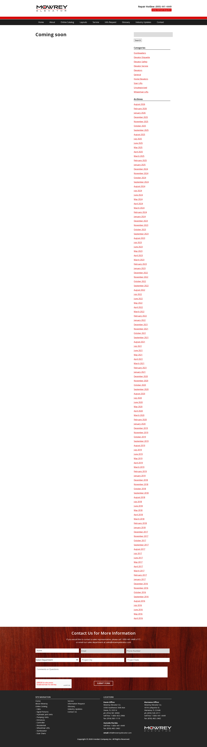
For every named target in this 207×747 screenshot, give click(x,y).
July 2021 (138, 346)
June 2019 (138, 454)
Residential (41, 725)
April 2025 (138, 151)
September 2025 (141, 130)
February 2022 (140, 316)
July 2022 (138, 294)
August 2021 (139, 342)
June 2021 (138, 350)
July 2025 (138, 138)
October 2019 (140, 437)
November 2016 (141, 588)
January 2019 (140, 475)
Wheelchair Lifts (141, 92)
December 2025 (141, 117)
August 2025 (139, 134)
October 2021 (140, 333)
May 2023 (138, 251)
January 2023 (140, 268)
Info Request (110, 22)
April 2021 (138, 359)
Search (138, 40)
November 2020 (141, 380)
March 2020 (139, 415)
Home (41, 22)
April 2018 (138, 514)
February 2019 (140, 471)
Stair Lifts (138, 83)
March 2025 (139, 156)
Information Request (76, 703)
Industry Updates (143, 22)
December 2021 (141, 324)
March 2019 (139, 467)
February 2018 (140, 523)
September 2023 (141, 234)
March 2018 (139, 519)
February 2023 (140, 264)
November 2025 (141, 121)
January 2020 (140, 424)
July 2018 (138, 501)
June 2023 (138, 246)
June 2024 (138, 195)
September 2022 (141, 285)
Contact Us (72, 712)
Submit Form (103, 683)
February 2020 (140, 419)
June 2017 (138, 557)
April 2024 (138, 203)
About (52, 22)
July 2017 (138, 553)
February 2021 (140, 367)
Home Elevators (141, 79)
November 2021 (141, 329)
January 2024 (140, 216)
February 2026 (140, 108)
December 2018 (141, 480)
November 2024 (141, 173)
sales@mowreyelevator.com (118, 642)
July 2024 (138, 190)
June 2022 (138, 298)
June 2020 (138, 402)
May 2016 (138, 614)
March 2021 (139, 363)
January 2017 (140, 579)
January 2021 (140, 372)
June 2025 (138, 143)
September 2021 (141, 337)
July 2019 (138, 449)
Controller (41, 722)
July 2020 (138, 398)
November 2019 (141, 432)
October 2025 (140, 126)
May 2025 (138, 147)
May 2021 (138, 354)
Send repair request (161, 10)
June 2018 (138, 506)
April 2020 (138, 411)
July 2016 (138, 605)
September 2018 (141, 493)
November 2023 (141, 225)
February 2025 (140, 160)
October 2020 (140, 385)
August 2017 (139, 549)
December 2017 (141, 532)
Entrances (41, 720)
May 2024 (138, 199)
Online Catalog (67, 22)
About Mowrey (41, 703)
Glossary (126, 22)
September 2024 (141, 182)
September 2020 (141, 389)
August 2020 (139, 393)
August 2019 (139, 445)
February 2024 (140, 212)
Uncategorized (140, 87)
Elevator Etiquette (142, 57)
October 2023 (140, 229)
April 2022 (138, 307)
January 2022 (140, 320)
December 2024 (141, 169)
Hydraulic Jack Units (45, 714)
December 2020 (141, 376)
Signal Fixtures (43, 712)
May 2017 (138, 562)
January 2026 (140, 113)
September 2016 (141, 596)
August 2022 (139, 290)
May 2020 (138, 406)
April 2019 (138, 462)
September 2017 (141, 545)
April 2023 (138, 255)
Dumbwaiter (42, 730)
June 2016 (138, 609)
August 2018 (139, 497)
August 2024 (139, 186)
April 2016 (138, 618)
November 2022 (141, 277)
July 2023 (138, 242)
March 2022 (139, 311)
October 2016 (140, 592)
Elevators (138, 70)
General (137, 74)
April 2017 (138, 566)
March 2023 (139, 259)
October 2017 (140, 540)
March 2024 (139, 208)
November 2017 (141, 536)
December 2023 (141, 221)
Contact (160, 22)
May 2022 (138, 303)
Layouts (83, 22)
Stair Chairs (41, 733)
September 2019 (141, 441)
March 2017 (139, 570)
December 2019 (141, 428)
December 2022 (141, 272)
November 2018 (141, 484)
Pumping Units (43, 717)
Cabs (39, 709)
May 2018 (138, 510)
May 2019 (138, 458)
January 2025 (140, 164)
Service (96, 22)
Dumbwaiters (140, 53)
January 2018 (140, 527)
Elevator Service (141, 66)
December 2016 (141, 583)
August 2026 (139, 104)
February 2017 (140, 575)
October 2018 (140, 488)
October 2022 (140, 281)
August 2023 (139, 238)
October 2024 (140, 177)
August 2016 (139, 601)
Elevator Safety (140, 61)
